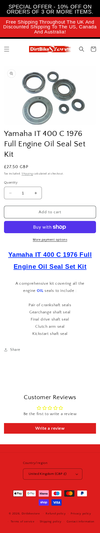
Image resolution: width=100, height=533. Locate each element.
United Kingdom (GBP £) (48, 474)
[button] (7, 49)
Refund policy (56, 513)
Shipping (27, 173)
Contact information (80, 521)
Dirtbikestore (31, 513)
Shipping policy (51, 521)
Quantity (11, 182)
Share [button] (15, 350)
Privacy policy (81, 513)
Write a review (50, 428)
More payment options (50, 239)
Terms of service (23, 521)
